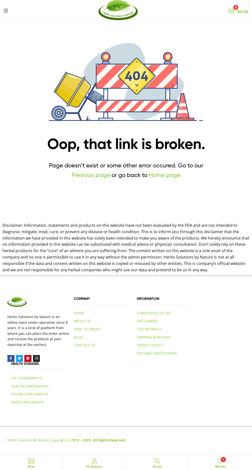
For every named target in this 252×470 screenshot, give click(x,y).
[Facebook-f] (11, 358)
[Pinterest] (28, 358)
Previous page (91, 174)
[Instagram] (36, 358)
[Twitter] (19, 358)
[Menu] (6, 10)
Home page (165, 174)
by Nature (42, 316)
